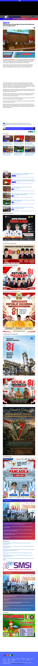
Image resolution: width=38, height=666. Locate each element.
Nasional (12, 658)
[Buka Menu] (32, 16)
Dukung (28, 123)
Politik (8, 22)
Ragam (28, 658)
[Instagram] (7, 655)
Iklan (9, 662)
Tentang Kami (5, 662)
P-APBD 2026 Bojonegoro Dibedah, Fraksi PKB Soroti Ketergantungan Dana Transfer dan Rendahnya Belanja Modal (7, 154)
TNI (20, 659)
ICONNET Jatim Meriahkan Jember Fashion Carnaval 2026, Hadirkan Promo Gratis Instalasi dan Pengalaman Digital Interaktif (19, 534)
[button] (34, 16)
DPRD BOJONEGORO (23, 123)
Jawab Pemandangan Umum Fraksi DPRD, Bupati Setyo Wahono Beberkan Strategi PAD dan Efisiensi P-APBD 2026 (8, 143)
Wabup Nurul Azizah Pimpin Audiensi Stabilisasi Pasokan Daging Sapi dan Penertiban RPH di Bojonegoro (19, 606)
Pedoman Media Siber (14, 662)
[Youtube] (9, 655)
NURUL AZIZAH (20, 124)
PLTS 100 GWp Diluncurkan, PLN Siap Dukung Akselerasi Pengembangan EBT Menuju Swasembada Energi (17, 543)
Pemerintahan (5, 22)
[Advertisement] (19, 74)
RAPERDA (30, 124)
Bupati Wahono (15, 123)
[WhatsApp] (34, 132)
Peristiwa (8, 658)
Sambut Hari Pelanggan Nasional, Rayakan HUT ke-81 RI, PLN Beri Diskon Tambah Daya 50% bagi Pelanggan (19, 599)
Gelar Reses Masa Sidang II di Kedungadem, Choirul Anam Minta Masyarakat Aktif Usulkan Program (30, 154)
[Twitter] (31, 132)
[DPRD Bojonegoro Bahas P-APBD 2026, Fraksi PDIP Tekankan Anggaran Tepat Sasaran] (30, 138)
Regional (31, 658)
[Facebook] (29, 132)
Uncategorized (28, 659)
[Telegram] (32, 132)
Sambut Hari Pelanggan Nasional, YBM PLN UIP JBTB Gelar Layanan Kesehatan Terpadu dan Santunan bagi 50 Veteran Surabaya (19, 596)
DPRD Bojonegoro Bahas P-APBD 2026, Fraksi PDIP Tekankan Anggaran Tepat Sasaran (29, 143)
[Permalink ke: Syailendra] (4, 28)
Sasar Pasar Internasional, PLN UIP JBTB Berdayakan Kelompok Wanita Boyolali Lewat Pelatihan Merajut (18, 537)
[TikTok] (12, 655)
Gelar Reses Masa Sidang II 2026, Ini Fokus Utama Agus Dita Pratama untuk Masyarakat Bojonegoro (18, 154)
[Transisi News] (16, 16)
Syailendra (6, 27)
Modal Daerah (13, 124)
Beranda (4, 658)
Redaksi (22, 662)
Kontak (19, 662)
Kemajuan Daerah (7, 124)
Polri (18, 659)
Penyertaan (25, 124)
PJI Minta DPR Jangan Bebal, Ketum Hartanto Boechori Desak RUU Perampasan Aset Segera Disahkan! (18, 559)
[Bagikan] (34, 28)
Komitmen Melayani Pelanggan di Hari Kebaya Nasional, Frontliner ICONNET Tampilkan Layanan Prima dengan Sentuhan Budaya (18, 530)
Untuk (5, 125)
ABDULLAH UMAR (8, 123)
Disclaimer (26, 662)
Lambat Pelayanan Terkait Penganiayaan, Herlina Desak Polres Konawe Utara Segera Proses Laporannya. (18, 527)
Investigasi (17, 658)
